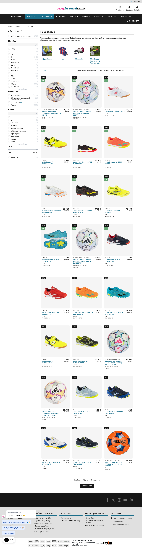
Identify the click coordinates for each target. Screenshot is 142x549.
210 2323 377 (118, 521)
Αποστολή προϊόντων (43, 524)
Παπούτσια (47, 59)
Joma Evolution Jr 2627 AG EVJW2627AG (114, 313)
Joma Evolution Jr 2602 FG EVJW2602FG (51, 212)
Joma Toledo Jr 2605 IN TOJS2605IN (81, 413)
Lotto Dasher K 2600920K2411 (47, 362)
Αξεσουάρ (79, 59)
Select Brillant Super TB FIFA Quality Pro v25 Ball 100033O (113, 464)
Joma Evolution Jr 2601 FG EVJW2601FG (82, 212)
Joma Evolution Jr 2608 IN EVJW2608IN (114, 163)
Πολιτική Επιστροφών (95, 525)
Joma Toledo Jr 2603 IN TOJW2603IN (113, 260)
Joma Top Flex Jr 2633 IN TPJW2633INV (82, 463)
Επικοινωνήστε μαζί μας (70, 521)
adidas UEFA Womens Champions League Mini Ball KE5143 (52, 113)
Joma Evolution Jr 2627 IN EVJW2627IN (51, 260)
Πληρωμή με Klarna (42, 532)
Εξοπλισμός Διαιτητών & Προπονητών (95, 61)
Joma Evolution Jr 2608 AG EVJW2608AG (83, 313)
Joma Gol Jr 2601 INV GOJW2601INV (80, 362)
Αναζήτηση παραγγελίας (44, 529)
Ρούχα (63, 59)
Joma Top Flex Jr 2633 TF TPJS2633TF (114, 413)
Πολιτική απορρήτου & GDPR (95, 522)
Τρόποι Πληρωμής (42, 521)
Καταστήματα (66, 518)
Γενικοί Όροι (91, 518)
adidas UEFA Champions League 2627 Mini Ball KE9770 (82, 113)
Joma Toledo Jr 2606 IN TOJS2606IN (50, 313)
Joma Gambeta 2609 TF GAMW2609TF (113, 212)
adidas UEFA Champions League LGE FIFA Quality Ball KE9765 (82, 261)
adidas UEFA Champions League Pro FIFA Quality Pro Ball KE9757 (113, 363)
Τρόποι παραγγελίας (43, 518)
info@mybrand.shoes (121, 524)
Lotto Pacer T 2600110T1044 (115, 111)
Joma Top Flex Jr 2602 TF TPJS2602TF (51, 463)
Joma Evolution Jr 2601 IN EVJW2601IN (82, 163)
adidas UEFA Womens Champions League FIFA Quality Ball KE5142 (50, 413)
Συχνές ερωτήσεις (42, 526)
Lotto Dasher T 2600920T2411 (47, 163)
